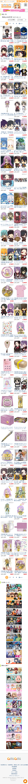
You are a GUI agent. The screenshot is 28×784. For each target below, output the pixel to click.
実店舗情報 (14, 766)
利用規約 (14, 770)
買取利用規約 (14, 773)
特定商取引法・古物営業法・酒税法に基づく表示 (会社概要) (14, 764)
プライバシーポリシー (14, 775)
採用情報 (14, 768)
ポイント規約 (14, 772)
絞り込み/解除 (11, 19)
